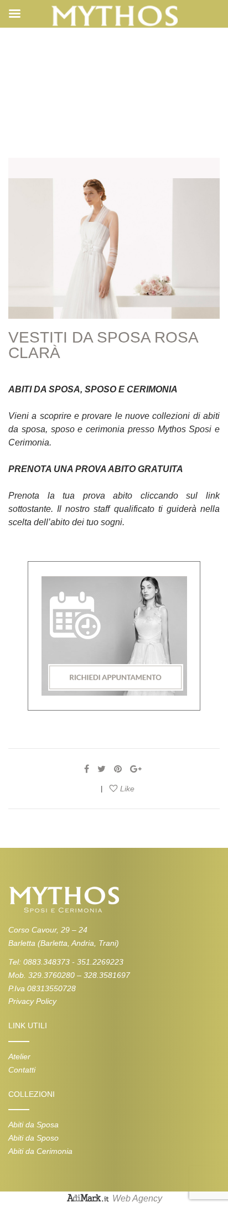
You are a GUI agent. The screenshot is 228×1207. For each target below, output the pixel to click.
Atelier (19, 1056)
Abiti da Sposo (33, 1137)
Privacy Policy (32, 1001)
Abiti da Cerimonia (40, 1151)
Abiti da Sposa (33, 1124)
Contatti (21, 1069)
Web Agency (137, 1198)
